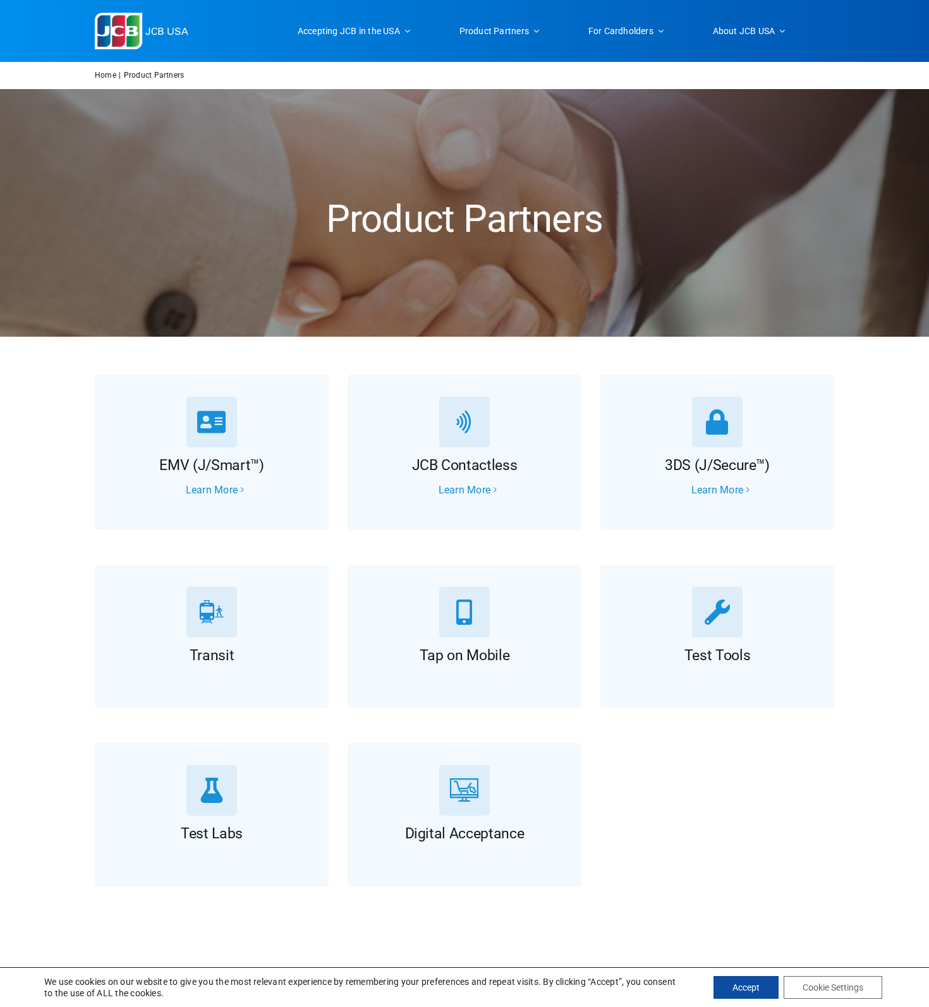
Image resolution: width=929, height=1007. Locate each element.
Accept (746, 987)
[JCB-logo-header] (142, 17)
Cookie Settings (833, 987)
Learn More (212, 490)
